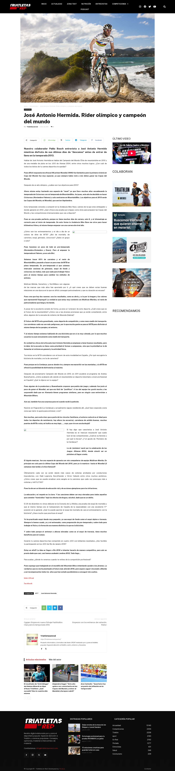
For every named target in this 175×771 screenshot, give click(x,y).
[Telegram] (54, 607)
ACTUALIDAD (56, 4)
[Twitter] (49, 607)
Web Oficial (29, 578)
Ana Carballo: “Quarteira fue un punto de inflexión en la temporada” (93, 686)
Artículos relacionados (36, 659)
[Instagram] (32, 755)
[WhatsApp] (44, 607)
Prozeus (62, 769)
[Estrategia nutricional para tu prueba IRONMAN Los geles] (74, 739)
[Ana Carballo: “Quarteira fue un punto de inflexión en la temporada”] (94, 673)
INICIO (44, 4)
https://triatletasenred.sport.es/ (50, 639)
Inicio (26, 106)
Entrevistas (34, 106)
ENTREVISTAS (101, 4)
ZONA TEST (72, 4)
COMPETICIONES (119, 4)
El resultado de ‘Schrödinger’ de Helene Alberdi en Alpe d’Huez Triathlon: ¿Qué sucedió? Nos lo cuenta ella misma (36, 689)
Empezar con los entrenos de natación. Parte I (89, 623)
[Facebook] (60, 607)
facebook (28, 583)
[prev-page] (25, 698)
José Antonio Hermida (49, 593)
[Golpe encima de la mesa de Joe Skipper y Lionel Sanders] (74, 728)
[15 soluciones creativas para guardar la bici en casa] (74, 750)
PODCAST (85, 9)
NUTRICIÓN (86, 4)
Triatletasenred (32, 127)
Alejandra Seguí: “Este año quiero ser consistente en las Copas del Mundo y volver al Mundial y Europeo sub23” (64, 687)
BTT (36, 593)
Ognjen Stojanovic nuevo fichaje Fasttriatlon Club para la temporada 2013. (43, 623)
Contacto (147, 769)
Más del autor (55, 659)
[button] (165, 7)
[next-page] (29, 698)
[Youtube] (45, 755)
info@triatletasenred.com (47, 748)
